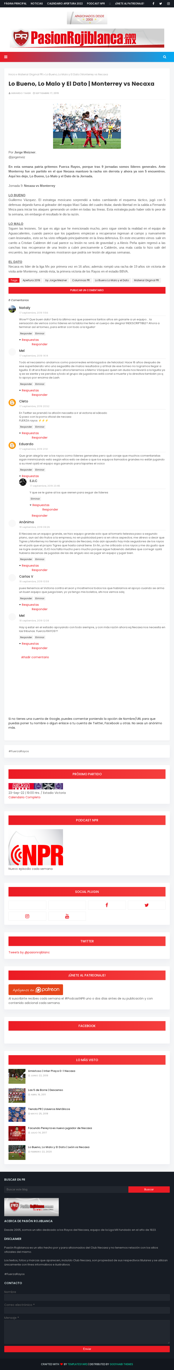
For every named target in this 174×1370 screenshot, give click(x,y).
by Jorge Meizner (56, 280)
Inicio (11, 74)
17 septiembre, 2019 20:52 (34, 406)
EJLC (33, 481)
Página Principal (15, 3)
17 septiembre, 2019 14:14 (33, 355)
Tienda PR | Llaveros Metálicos (49, 1109)
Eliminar (39, 333)
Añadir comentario (35, 657)
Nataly (24, 308)
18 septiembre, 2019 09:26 (34, 527)
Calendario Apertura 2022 (65, 3)
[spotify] (67, 905)
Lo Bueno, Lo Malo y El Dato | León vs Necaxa (58, 1147)
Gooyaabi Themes (121, 1364)
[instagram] (168, 3)
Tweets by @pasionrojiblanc (29, 952)
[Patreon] (27, 905)
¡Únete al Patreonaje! (129, 3)
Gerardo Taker (21, 93)
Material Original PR (30, 74)
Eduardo (26, 444)
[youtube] (67, 916)
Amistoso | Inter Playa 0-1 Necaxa (51, 1071)
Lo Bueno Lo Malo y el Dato (112, 280)
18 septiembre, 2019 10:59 (34, 581)
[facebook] (153, 3)
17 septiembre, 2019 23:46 (45, 485)
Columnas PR (81, 280)
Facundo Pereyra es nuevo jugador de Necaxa (60, 1128)
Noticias (37, 3)
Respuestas (30, 340)
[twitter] (161, 3)
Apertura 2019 (31, 280)
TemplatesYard (78, 1364)
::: (110, 3)
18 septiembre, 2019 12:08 (34, 620)
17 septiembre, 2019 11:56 (33, 312)
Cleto (23, 401)
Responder (26, 333)
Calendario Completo (24, 797)
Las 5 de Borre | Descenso (45, 1090)
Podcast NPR (96, 3)
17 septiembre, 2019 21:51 (33, 449)
